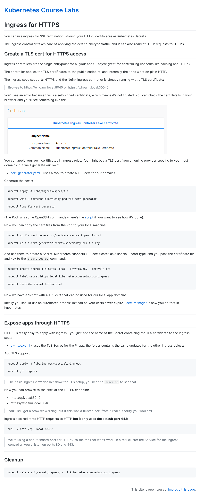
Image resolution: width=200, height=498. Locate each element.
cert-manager (136, 303)
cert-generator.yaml (25, 173)
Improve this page (181, 489)
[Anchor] (88, 53)
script (89, 217)
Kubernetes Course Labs (41, 10)
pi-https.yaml (20, 345)
